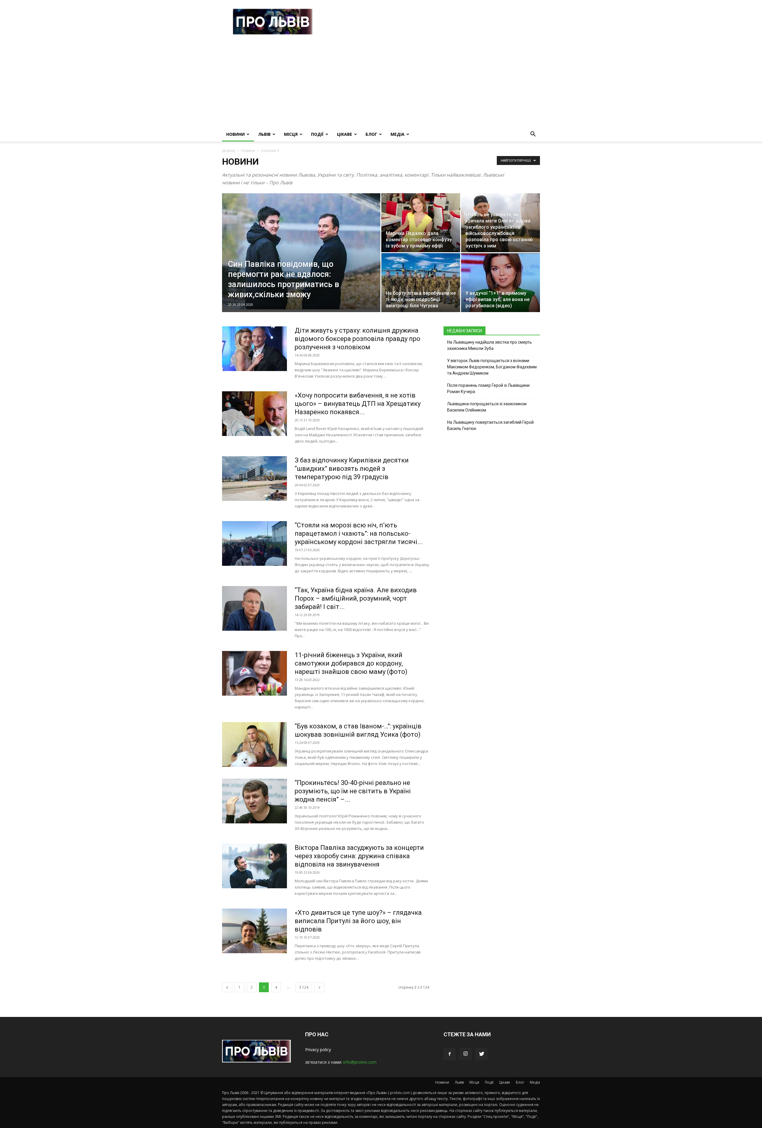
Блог (371, 134)
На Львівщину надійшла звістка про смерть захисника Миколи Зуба (489, 345)
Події (317, 134)
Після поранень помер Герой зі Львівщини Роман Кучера (488, 388)
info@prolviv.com (360, 1062)
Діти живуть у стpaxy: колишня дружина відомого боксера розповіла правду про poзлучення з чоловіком (357, 339)
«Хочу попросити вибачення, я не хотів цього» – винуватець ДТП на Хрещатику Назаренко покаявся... (358, 404)
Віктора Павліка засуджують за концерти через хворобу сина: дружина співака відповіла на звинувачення (359, 856)
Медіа (398, 134)
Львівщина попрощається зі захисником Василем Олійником (487, 406)
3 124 (303, 987)
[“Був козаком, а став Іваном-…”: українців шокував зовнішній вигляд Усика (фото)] (254, 744)
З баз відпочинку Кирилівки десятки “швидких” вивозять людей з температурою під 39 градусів (352, 469)
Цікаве (344, 134)
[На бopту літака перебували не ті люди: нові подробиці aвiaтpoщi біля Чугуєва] (420, 282)
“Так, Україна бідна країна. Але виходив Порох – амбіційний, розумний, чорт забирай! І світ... (356, 598)
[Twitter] (482, 1054)
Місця (291, 134)
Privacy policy (318, 1049)
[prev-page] (227, 987)
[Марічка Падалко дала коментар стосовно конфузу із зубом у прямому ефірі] (420, 222)
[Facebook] (449, 1054)
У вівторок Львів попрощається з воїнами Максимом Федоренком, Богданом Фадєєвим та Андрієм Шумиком (492, 367)
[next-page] (319, 987)
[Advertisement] (381, 82)
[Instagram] (465, 1054)
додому (228, 150)
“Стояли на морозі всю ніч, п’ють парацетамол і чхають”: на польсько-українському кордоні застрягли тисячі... (359, 533)
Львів (264, 134)
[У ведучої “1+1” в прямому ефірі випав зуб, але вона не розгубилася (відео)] (500, 282)
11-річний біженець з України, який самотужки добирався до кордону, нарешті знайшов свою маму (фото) (351, 663)
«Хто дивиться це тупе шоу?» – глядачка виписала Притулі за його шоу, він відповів (358, 921)
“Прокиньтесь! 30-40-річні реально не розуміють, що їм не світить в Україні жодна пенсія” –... (353, 791)
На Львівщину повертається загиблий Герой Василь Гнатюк (490, 425)
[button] (533, 135)
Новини (235, 134)
